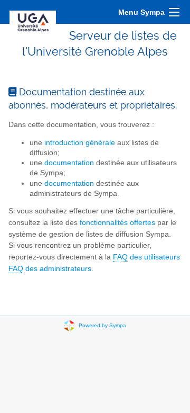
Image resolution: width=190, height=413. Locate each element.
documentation (69, 163)
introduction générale (79, 143)
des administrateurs (49, 269)
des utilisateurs (146, 257)
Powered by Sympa (102, 325)
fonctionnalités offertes (117, 223)
